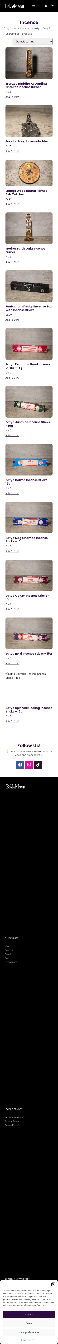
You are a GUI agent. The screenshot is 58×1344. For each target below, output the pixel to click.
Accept (29, 1314)
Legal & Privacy (14, 1109)
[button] (53, 1284)
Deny (29, 1323)
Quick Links (11, 938)
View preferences (29, 1332)
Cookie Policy (27, 1340)
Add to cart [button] (12, 97)
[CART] (51, 5)
